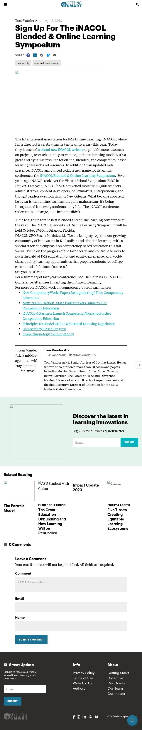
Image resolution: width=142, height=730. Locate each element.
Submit (129, 442)
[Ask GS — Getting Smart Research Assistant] (132, 720)
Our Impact (116, 693)
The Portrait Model (14, 507)
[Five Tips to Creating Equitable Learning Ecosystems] (122, 491)
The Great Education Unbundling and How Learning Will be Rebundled (52, 521)
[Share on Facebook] (28, 55)
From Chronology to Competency (48, 333)
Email (19, 598)
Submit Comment (31, 639)
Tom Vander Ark (27, 20)
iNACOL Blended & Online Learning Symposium (77, 175)
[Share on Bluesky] (48, 55)
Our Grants (116, 683)
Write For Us (82, 683)
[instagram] (78, 717)
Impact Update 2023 (86, 487)
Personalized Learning (46, 63)
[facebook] (74, 717)
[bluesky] (96, 717)
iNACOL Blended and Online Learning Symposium (76, 225)
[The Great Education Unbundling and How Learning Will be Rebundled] (53, 491)
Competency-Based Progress (44, 328)
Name (20, 617)
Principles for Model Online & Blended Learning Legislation (69, 323)
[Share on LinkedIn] (35, 55)
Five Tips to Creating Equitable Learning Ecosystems (117, 518)
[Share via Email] (55, 55)
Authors (79, 688)
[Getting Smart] (71, 4)
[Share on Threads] (41, 55)
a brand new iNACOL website (61, 149)
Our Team (115, 688)
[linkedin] (84, 717)
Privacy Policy (84, 673)
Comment (23, 573)
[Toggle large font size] (138, 365)
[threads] (90, 717)
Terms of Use (83, 678)
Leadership (23, 63)
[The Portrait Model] (19, 491)
